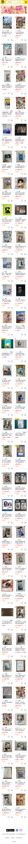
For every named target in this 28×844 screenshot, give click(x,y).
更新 (25, 834)
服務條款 (7, 837)
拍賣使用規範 (19, 837)
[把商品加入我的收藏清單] (9, 40)
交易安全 (14, 841)
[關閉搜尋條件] (15, 2)
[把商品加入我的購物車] (12, 40)
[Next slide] (12, 23)
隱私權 (12, 837)
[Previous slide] (2, 23)
